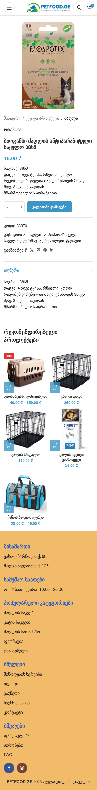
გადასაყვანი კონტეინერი (25, 396)
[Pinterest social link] (45, 250)
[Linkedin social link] (52, 250)
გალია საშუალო (25, 455)
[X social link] (31, 250)
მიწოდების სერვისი (23, 674)
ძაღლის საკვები (19, 613)
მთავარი (12, 118)
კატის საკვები (17, 622)
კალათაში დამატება (49, 207)
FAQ (8, 755)
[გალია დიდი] (71, 371)
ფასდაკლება (16, 735)
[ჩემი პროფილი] (79, 8)
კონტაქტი (13, 712)
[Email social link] (38, 250)
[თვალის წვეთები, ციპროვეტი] (71, 429)
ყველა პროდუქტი (42, 118)
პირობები (13, 745)
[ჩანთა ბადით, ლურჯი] (25, 492)
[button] (55, 387)
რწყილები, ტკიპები (62, 241)
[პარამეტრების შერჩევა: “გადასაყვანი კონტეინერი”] (9, 387)
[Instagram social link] (22, 768)
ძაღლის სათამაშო (22, 632)
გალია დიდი (71, 396)
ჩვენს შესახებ (17, 703)
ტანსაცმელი (16, 651)
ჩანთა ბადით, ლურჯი (26, 517)
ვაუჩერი (12, 693)
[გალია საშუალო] (25, 429)
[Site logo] (49, 7)
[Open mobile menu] (9, 8)
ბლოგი (11, 684)
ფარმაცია (32, 241)
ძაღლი (71, 118)
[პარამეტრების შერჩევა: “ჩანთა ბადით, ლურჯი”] (9, 508)
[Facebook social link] (25, 250)
